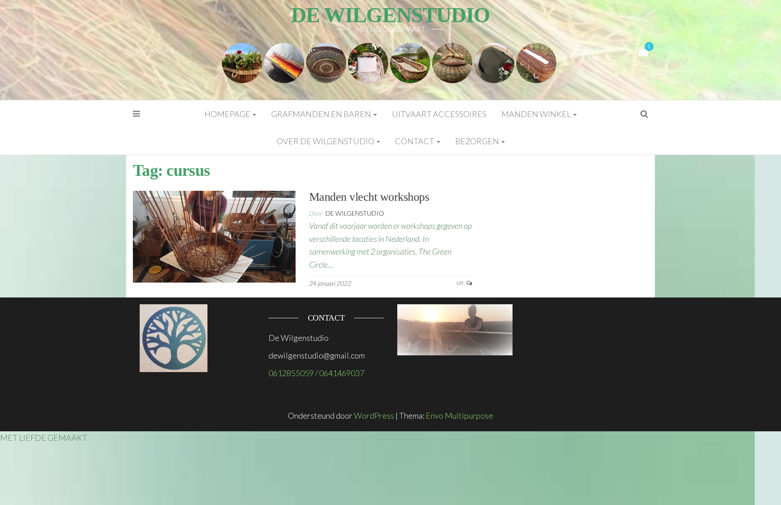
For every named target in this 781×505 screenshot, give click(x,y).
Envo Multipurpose (459, 415)
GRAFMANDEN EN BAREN (321, 114)
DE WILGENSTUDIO (390, 15)
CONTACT (415, 141)
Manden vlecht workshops (369, 196)
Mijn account (154, 49)
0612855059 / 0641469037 (316, 373)
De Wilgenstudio (354, 213)
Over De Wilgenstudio (326, 141)
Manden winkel (536, 114)
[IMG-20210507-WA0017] (410, 62)
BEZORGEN (477, 141)
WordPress (374, 415)
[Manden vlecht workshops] (214, 236)
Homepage (228, 114)
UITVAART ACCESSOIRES (439, 114)
